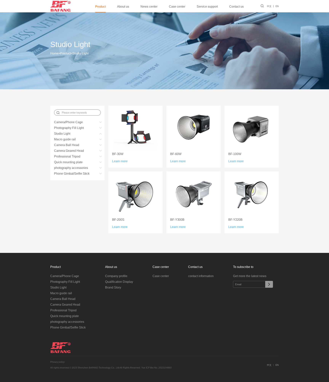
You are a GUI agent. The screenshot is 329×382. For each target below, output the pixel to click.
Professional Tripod (67, 156)
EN (277, 6)
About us (123, 6)
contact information (201, 276)
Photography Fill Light (69, 127)
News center (149, 6)
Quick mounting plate (68, 162)
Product (100, 6)
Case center (177, 6)
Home (55, 53)
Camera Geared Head (69, 150)
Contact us (236, 6)
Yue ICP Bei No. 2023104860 (156, 367)
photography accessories (71, 167)
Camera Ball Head (66, 145)
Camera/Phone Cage (68, 122)
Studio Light (80, 53)
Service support (207, 6)
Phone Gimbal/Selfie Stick (71, 173)
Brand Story (113, 287)
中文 (269, 6)
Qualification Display (119, 281)
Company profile (116, 276)
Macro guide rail (65, 139)
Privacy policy (57, 362)
